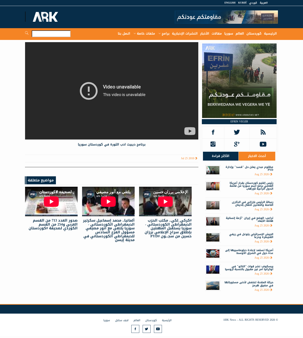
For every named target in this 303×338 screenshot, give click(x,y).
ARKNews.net (46, 17)
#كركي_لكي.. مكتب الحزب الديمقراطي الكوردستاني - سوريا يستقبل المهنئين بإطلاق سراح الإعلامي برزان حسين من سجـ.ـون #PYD (168, 228)
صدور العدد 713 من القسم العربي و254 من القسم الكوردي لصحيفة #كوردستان (53, 224)
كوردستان (254, 34)
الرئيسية (270, 34)
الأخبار (204, 34)
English (230, 2)
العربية (264, 2)
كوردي (253, 2)
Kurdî (242, 2)
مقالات (217, 34)
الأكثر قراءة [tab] (220, 156)
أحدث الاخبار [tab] (257, 156)
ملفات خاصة (146, 34)
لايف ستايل (121, 320)
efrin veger (239, 121)
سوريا (228, 34)
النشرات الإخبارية (185, 34)
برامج (165, 34)
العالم (240, 34)
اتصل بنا (124, 34)
